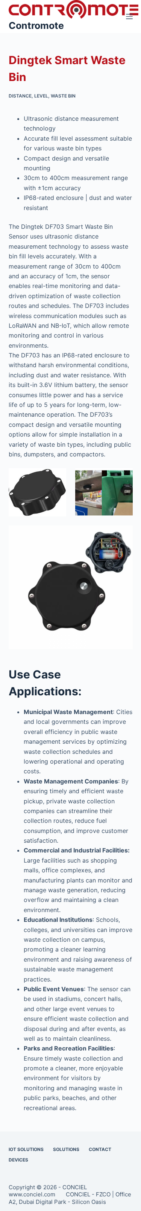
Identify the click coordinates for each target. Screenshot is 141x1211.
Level (41, 96)
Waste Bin (63, 96)
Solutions (66, 1149)
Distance (20, 96)
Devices (18, 1160)
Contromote (36, 25)
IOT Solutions (26, 1149)
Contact (100, 1149)
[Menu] (129, 16)
